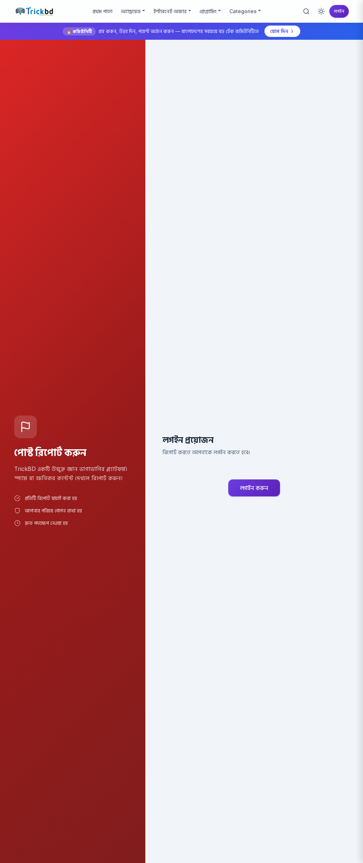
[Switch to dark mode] (321, 11)
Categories (243, 11)
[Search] (306, 11)
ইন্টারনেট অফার (170, 11)
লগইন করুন (254, 487)
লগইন (339, 11)
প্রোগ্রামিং (208, 11)
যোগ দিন (279, 31)
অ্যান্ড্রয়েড (131, 11)
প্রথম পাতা (102, 11)
